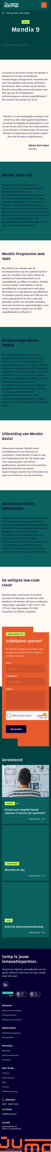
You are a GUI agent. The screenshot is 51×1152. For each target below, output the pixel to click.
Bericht (9, 689)
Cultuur (5, 1073)
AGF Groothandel (10, 1055)
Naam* (9, 663)
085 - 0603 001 (10, 1104)
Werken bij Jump (10, 1091)
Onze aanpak (8, 1077)
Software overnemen (12, 1010)
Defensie (6, 1050)
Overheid (6, 1059)
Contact (5, 1087)
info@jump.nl (9, 1113)
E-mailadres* (11, 676)
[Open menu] (44, 5)
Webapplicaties (9, 1015)
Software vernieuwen (12, 1019)
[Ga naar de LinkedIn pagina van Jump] (25, 984)
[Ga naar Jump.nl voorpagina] (11, 5)
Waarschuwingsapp (11, 1033)
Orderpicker (7, 1037)
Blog (4, 1082)
